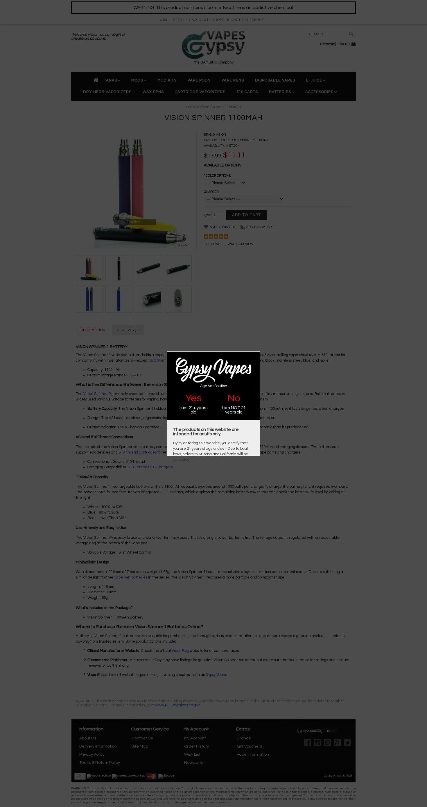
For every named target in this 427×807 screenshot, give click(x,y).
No (233, 398)
